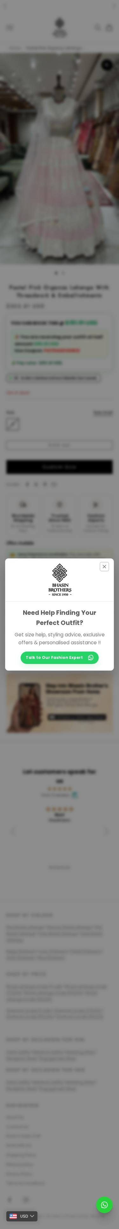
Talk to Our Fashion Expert (54, 657)
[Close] (104, 566)
